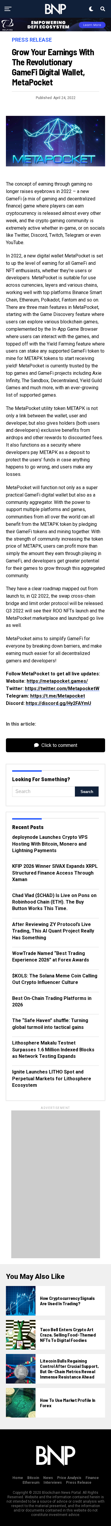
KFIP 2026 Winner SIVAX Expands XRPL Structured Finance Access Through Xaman (55, 872)
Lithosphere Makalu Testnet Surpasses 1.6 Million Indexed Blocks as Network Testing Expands (53, 1049)
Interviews (53, 1482)
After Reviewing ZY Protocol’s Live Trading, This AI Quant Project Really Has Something (53, 931)
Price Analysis (69, 1478)
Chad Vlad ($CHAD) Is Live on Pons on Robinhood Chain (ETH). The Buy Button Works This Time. (54, 902)
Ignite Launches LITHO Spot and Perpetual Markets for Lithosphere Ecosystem (51, 1078)
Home (17, 1478)
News (48, 1478)
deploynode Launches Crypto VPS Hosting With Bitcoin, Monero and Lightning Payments (50, 843)
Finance (92, 1478)
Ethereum (30, 1482)
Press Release (78, 1482)
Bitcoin (33, 1478)
